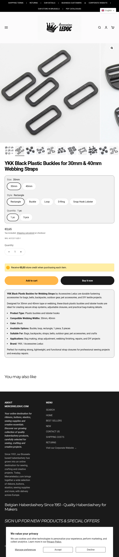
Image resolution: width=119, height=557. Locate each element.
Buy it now (87, 280)
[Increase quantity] (21, 251)
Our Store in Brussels (49, 9)
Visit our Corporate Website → (61, 447)
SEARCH (50, 409)
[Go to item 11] (113, 151)
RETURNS (51, 442)
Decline (90, 549)
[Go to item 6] (61, 151)
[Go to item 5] (51, 151)
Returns (34, 3)
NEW (48, 426)
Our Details (49, 3)
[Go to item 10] (103, 151)
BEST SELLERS (54, 420)
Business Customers (72, 3)
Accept (58, 549)
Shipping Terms (15, 3)
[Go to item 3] (30, 151)
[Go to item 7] (72, 151)
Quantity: (9, 245)
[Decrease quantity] (9, 251)
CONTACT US (53, 431)
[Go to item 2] (19, 151)
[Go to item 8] (82, 151)
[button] (108, 10)
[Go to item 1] (9, 151)
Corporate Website (98, 3)
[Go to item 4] (40, 151)
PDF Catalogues (73, 9)
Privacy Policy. (54, 541)
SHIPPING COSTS (55, 437)
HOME (49, 415)
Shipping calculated (25, 233)
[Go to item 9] (93, 151)
